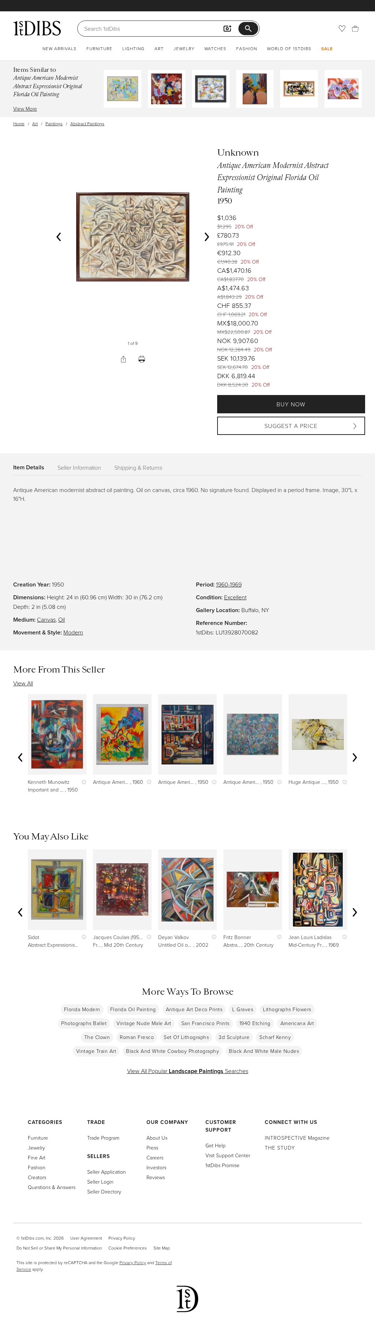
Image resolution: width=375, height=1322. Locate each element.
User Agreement (86, 1238)
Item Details (28, 467)
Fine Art (36, 1157)
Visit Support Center (227, 1155)
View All (23, 683)
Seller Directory (104, 1191)
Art (159, 48)
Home (19, 123)
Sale (327, 48)
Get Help (215, 1145)
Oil (61, 619)
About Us (156, 1137)
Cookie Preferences (127, 1248)
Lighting (133, 48)
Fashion (246, 48)
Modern (73, 632)
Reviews (155, 1177)
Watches (215, 48)
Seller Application (106, 1171)
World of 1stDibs (289, 48)
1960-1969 (229, 584)
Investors (156, 1167)
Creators (37, 1177)
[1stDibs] (37, 28)
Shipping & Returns (138, 467)
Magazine (297, 1137)
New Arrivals (59, 48)
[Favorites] (342, 28)
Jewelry (184, 48)
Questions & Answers (51, 1187)
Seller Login (100, 1181)
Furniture (99, 48)
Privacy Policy (121, 1238)
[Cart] (355, 28)
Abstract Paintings (87, 123)
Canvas (46, 619)
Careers (154, 1157)
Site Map (161, 1248)
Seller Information (79, 467)
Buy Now (290, 404)
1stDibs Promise (222, 1165)
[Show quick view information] (82, 782)
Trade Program (103, 1137)
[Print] (142, 359)
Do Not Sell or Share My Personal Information (59, 1248)
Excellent (235, 597)
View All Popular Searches (187, 1071)
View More (25, 108)
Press (152, 1147)
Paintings (54, 123)
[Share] (123, 359)
